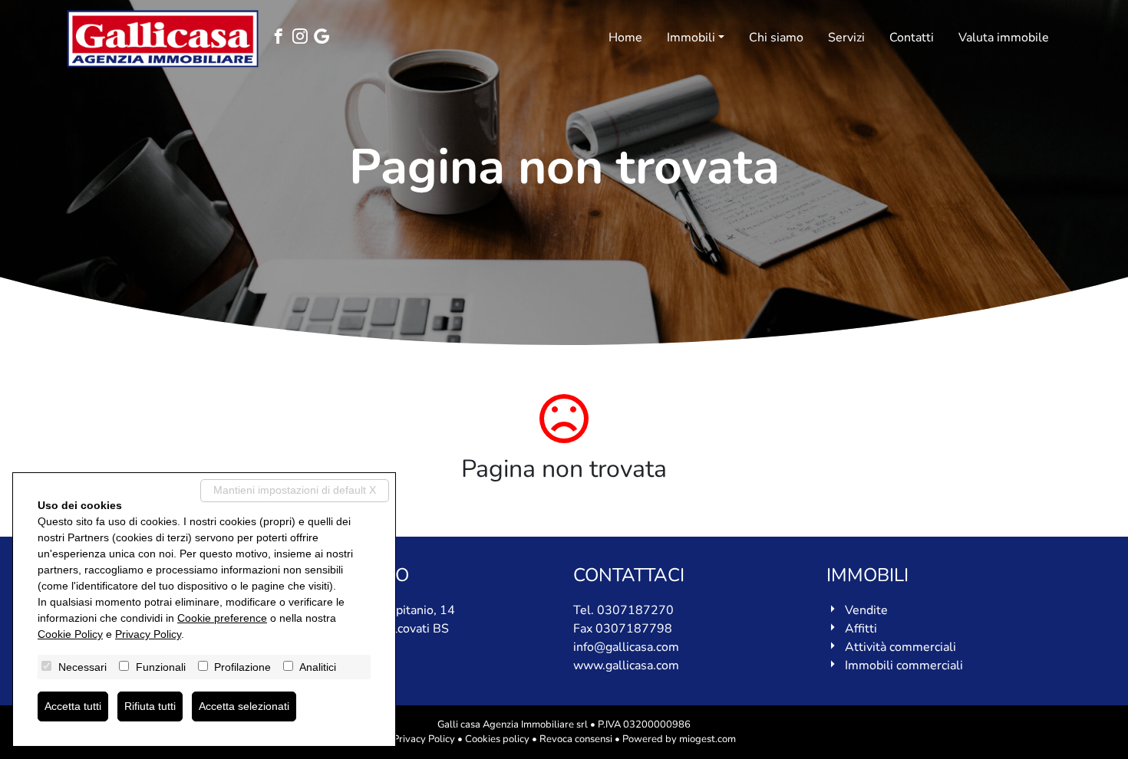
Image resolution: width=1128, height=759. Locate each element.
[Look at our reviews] (324, 38)
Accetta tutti (73, 706)
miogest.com (707, 739)
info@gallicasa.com (626, 647)
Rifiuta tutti (150, 706)
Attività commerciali (900, 647)
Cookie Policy (70, 634)
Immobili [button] (691, 37)
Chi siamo (776, 37)
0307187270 (635, 610)
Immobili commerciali (904, 665)
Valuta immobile (1003, 37)
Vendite (866, 610)
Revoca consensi (575, 739)
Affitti (861, 628)
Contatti (911, 37)
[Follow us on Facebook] (281, 38)
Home (625, 37)
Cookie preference (222, 618)
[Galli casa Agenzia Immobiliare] (163, 38)
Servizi (846, 37)
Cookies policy (497, 739)
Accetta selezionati (244, 706)
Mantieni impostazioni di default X (294, 490)
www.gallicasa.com (626, 665)
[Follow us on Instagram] (303, 38)
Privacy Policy (424, 739)
